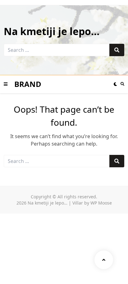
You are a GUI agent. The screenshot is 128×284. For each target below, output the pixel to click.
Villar (77, 203)
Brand (27, 84)
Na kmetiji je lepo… (51, 31)
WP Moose (101, 203)
